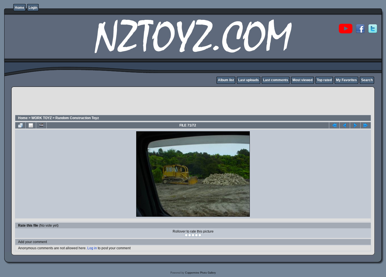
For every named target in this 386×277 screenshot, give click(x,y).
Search (367, 80)
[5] (199, 235)
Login (33, 8)
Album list (226, 80)
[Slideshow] (41, 125)
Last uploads (248, 80)
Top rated (324, 80)
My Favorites (346, 80)
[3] (193, 235)
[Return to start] (334, 125)
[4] (196, 235)
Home (19, 8)
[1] (186, 235)
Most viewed (302, 80)
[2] (189, 235)
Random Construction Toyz (77, 118)
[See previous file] (345, 125)
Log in (92, 248)
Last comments (275, 80)
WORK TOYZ (41, 118)
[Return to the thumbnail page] (20, 125)
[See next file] (355, 125)
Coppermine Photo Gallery (200, 272)
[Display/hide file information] (31, 125)
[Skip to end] (366, 125)
